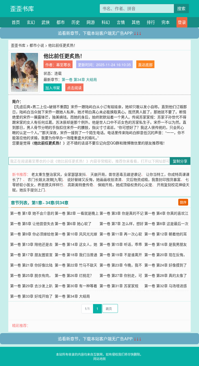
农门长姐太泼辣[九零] (45, 179)
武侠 (45, 22)
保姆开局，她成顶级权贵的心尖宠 (125, 184)
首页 (16, 22)
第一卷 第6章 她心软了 (73, 223)
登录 (182, 22)
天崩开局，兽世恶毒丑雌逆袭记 (115, 174)
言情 (121, 22)
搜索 (181, 8)
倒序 (183, 202)
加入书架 (52, 87)
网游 (91, 22)
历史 (76, 22)
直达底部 (145, 64)
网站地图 (99, 358)
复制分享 (180, 161)
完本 (165, 22)
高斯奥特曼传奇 (80, 184)
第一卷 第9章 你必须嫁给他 (32, 233)
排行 (151, 22)
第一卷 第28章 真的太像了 (165, 275)
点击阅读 (74, 87)
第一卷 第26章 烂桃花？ (74, 275)
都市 (60, 22)
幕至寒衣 (63, 64)
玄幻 (31, 22)
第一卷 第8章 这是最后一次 (166, 223)
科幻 (106, 22)
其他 (136, 22)
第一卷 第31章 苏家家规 (119, 285)
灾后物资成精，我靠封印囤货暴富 (153, 179)
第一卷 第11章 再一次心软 (121, 233)
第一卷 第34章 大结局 (79, 79)
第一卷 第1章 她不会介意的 (32, 213)
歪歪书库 (22, 8)
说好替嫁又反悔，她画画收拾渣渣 (94, 179)
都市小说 (37, 45)
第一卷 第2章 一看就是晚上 (77, 213)
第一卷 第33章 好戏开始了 (31, 296)
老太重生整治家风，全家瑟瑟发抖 (58, 174)
